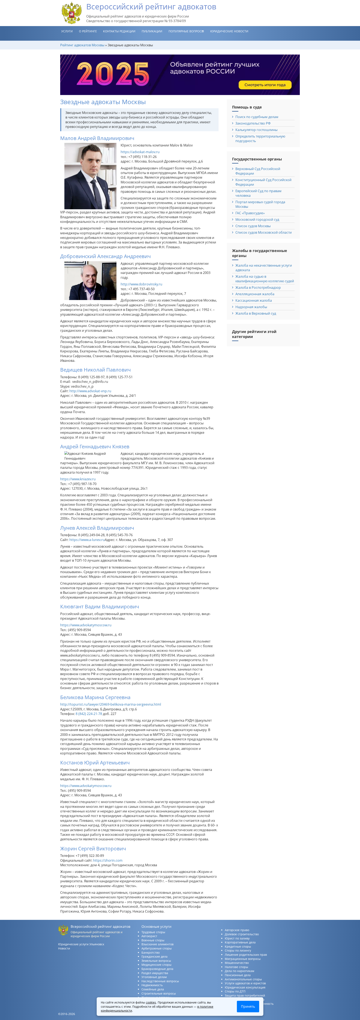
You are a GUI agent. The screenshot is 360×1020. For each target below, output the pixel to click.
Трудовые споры (153, 932)
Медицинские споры (156, 965)
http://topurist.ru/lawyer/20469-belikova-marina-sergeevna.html (110, 704)
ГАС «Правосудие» (250, 213)
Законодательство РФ (253, 123)
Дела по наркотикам (239, 971)
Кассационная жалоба (253, 300)
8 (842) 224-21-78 (89, 713)
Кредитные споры (238, 946)
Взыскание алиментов (157, 944)
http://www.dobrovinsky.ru (141, 284)
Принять (248, 1006)
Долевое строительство (242, 934)
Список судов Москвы (253, 226)
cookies (151, 1002)
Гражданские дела (154, 956)
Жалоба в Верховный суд (255, 313)
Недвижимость (152, 985)
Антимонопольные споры (243, 979)
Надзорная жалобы (251, 307)
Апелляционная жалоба (254, 294)
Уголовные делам (154, 977)
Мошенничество (237, 963)
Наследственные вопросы (160, 981)
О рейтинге (88, 31)
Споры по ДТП (235, 991)
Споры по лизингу (238, 950)
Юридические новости (229, 31)
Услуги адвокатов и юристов (245, 983)
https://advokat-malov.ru (140, 152)
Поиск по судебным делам (256, 117)
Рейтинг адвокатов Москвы (82, 45)
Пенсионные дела (238, 975)
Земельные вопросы (156, 961)
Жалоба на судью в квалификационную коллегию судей (264, 278)
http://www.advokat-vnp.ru (90, 391)
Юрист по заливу (237, 938)
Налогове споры (236, 967)
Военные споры (152, 940)
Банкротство (150, 952)
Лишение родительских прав (246, 955)
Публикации (152, 31)
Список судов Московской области (263, 232)
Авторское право (237, 930)
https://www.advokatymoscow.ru (85, 625)
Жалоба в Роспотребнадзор (258, 287)
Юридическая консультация (245, 987)
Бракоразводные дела (157, 969)
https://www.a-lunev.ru (87, 539)
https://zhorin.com (107, 860)
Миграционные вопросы (243, 959)
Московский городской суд (257, 219)
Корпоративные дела (240, 942)
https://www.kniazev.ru (78, 479)
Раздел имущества (154, 973)
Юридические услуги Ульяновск (81, 944)
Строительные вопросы (158, 993)
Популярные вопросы (186, 31)
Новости (64, 948)
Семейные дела (152, 989)
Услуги (67, 31)
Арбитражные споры (156, 948)
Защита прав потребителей (245, 995)
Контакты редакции (119, 31)
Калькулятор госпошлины (256, 129)
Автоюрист (149, 936)
